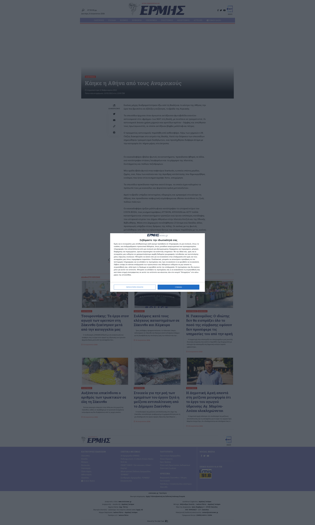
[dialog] (157, 262)
